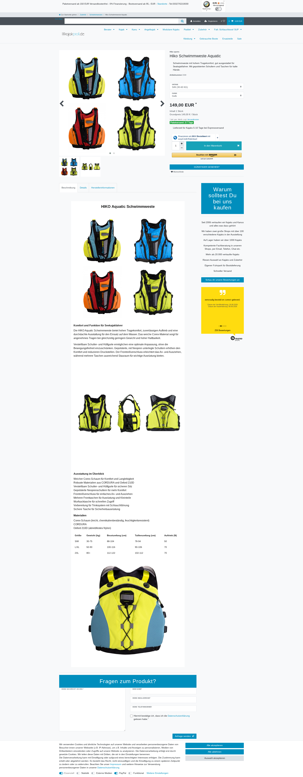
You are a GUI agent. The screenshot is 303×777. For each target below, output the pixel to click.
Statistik (85, 773)
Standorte (162, 4)
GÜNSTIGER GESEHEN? (207, 167)
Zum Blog (58, 19)
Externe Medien (104, 773)
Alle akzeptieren (215, 745)
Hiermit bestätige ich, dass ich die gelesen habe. (162, 717)
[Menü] (224, 2)
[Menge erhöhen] (181, 143)
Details (83, 187)
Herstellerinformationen (103, 187)
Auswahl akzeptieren (214, 758)
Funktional (138, 773)
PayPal (122, 773)
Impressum (115, 764)
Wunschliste (178, 172)
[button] (207, 156)
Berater (108, 29)
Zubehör (82, 15)
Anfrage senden (183, 736)
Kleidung (188, 38)
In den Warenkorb (213, 145)
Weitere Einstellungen (157, 773)
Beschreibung (68, 187)
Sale (239, 38)
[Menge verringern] (181, 148)
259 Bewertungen (222, 330)
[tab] (68, 187)
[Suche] (182, 21)
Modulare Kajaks (171, 29)
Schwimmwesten (95, 15)
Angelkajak (150, 29)
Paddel (187, 29)
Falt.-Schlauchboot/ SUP (226, 29)
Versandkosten (193, 119)
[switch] (218, 9)
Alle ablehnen (214, 751)
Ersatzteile (227, 38)
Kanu (135, 29)
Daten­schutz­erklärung (108, 767)
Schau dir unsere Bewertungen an (222, 280)
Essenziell (69, 773)
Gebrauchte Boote (209, 38)
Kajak (122, 29)
